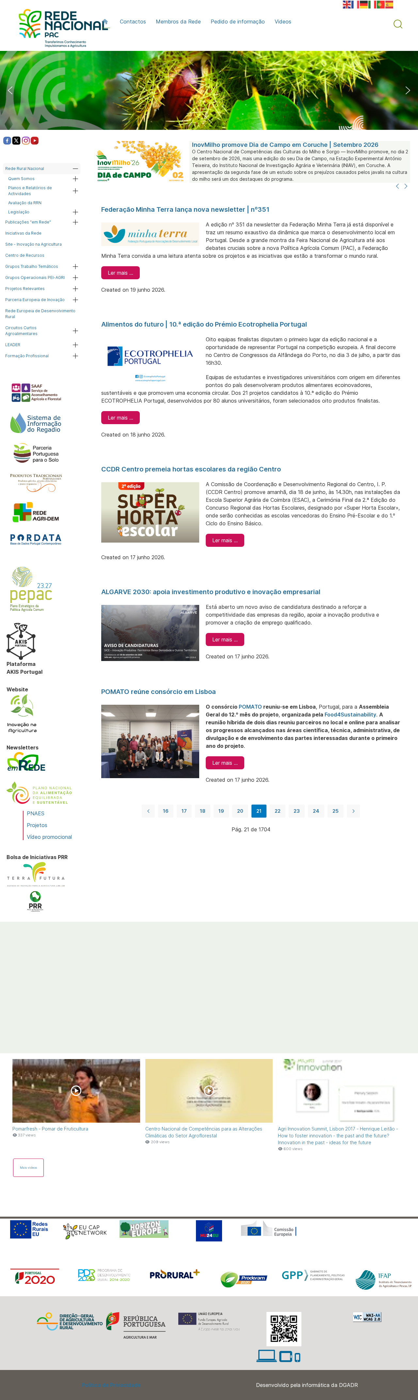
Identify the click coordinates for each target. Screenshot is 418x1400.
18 (202, 811)
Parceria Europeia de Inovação (35, 299)
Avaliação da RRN (24, 202)
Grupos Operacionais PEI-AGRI (35, 277)
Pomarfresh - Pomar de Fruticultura (50, 1128)
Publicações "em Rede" (28, 222)
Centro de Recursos (24, 255)
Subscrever (35, 1018)
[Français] (355, 4)
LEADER (12, 344)
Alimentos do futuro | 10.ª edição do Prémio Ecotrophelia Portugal (204, 324)
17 (184, 811)
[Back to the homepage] (60, 29)
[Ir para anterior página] (148, 811)
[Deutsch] (364, 4)
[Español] (389, 4)
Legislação (18, 211)
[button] (398, 24)
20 (240, 811)
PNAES (35, 813)
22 (278, 811)
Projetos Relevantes (25, 288)
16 (166, 811)
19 (221, 811)
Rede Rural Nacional (24, 168)
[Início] (106, 21)
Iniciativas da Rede (23, 233)
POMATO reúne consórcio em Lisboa (158, 692)
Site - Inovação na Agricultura (33, 244)
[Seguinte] (406, 186)
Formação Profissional (27, 355)
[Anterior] (397, 186)
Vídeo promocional (49, 837)
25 (335, 811)
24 (316, 811)
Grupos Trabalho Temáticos (31, 266)
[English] (347, 4)
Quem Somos (21, 178)
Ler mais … (120, 272)
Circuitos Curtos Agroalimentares (21, 330)
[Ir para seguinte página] (353, 811)
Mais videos (28, 1167)
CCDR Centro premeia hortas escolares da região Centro (191, 469)
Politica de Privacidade (111, 1385)
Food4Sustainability (350, 714)
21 (259, 811)
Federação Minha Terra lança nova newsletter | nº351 (185, 209)
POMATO (250, 706)
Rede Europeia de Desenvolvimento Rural (40, 313)
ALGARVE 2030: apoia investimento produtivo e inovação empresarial (210, 592)
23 (297, 811)
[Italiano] (372, 4)
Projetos (37, 825)
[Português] (381, 4)
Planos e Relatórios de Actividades (30, 190)
